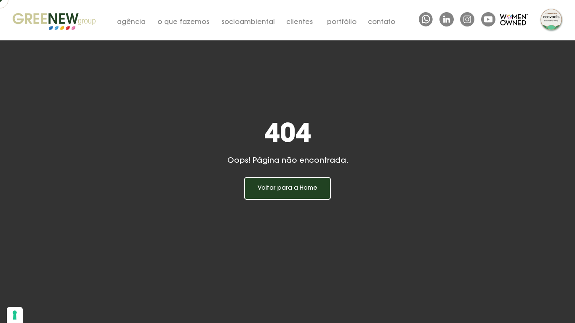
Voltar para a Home (287, 188)
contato (381, 22)
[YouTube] (488, 19)
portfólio (342, 22)
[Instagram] (467, 19)
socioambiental (248, 22)
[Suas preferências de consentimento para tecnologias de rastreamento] (15, 315)
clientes (299, 22)
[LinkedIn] (446, 19)
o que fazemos (183, 22)
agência (131, 22)
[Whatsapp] (426, 19)
